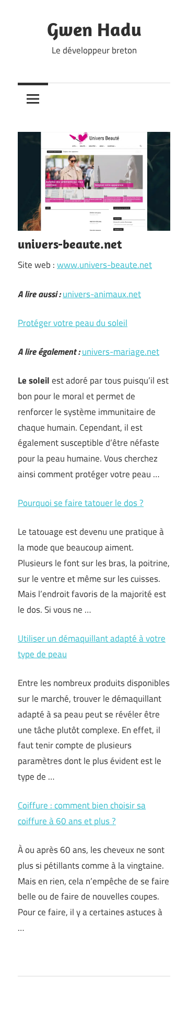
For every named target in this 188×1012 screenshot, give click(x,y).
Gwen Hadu (94, 29)
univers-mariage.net (120, 351)
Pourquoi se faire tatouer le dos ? (81, 503)
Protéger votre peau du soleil (72, 323)
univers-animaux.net (102, 294)
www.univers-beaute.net (104, 265)
